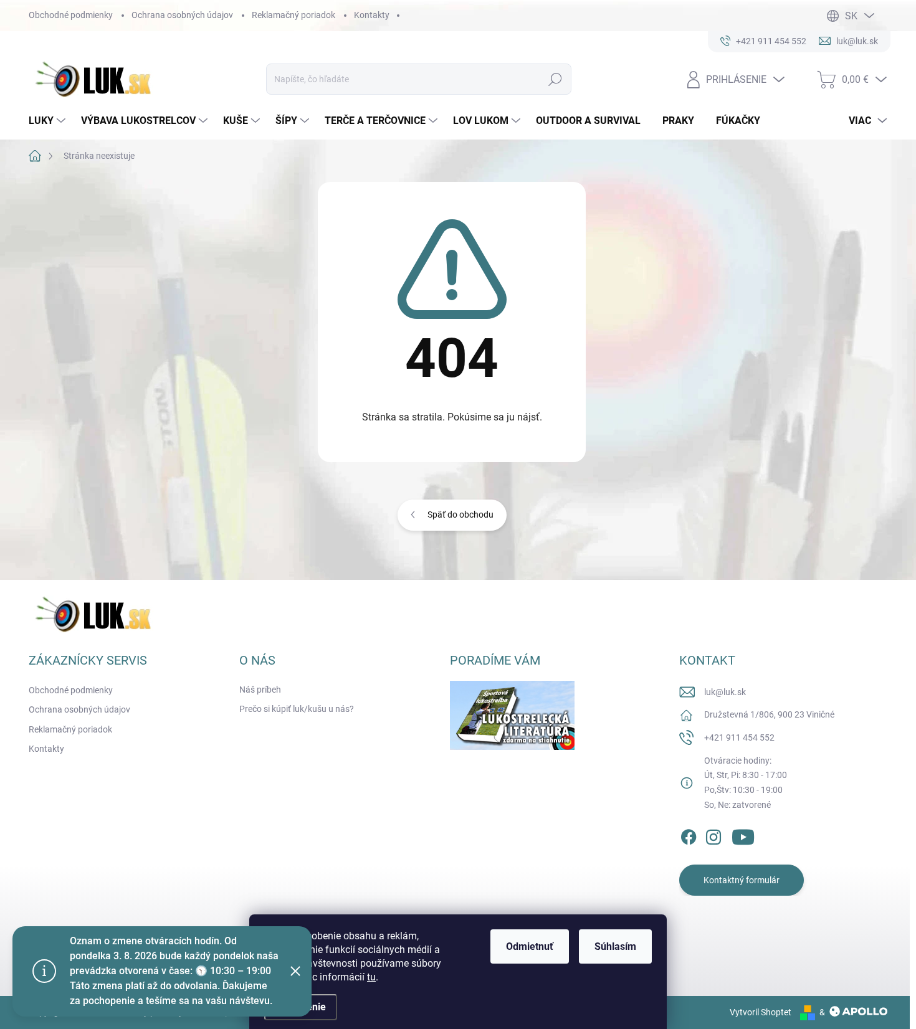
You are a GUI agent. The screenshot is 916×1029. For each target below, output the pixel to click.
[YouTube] (743, 834)
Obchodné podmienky (71, 15)
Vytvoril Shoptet (760, 1012)
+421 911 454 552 (739, 737)
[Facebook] (688, 834)
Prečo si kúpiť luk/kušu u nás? (296, 709)
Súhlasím (615, 946)
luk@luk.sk (725, 692)
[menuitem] (49, 121)
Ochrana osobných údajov (182, 15)
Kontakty (371, 15)
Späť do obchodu (460, 514)
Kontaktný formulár (742, 880)
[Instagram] (713, 834)
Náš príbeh (260, 690)
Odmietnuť (529, 946)
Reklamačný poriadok (293, 15)
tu (371, 977)
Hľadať (555, 79)
